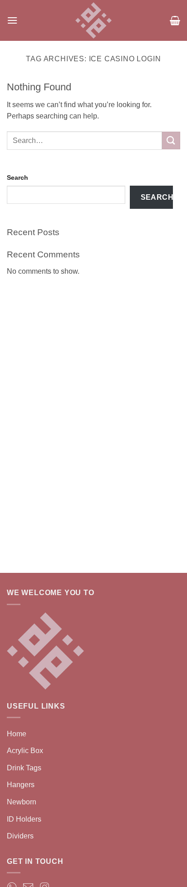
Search (17, 177)
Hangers (20, 784)
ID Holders (24, 819)
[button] (12, 20)
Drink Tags (24, 768)
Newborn (21, 802)
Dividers (20, 836)
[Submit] (171, 140)
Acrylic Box (25, 750)
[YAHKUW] (93, 20)
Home (16, 734)
